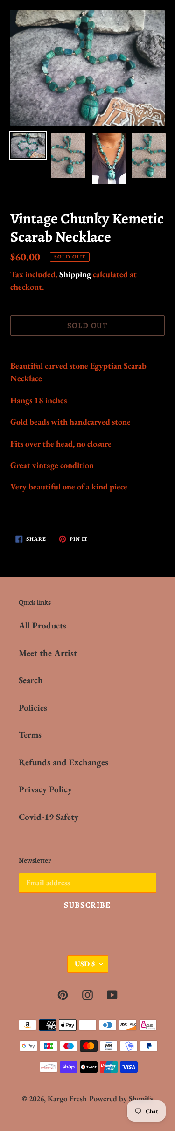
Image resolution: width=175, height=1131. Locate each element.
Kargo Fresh (67, 1098)
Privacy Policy (45, 789)
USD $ (85, 964)
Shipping (75, 274)
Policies (33, 707)
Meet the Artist (48, 653)
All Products (42, 625)
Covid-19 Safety (48, 817)
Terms (30, 734)
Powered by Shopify (121, 1098)
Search (31, 680)
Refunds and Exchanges (63, 762)
